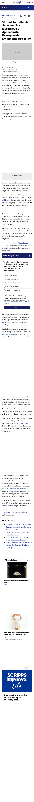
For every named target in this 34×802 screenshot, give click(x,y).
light (20, 90)
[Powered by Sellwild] (27, 668)
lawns (24, 104)
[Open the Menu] (3, 2)
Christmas (5, 505)
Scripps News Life (8, 17)
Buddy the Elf (6, 322)
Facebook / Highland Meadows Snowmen (19, 62)
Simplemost (6, 512)
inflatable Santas (14, 491)
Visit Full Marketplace (24, 560)
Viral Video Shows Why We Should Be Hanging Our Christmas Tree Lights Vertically (19, 545)
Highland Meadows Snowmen (12, 334)
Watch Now (29, 2)
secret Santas (18, 77)
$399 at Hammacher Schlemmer (15, 488)
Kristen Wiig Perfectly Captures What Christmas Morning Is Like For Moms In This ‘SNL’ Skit (18, 527)
